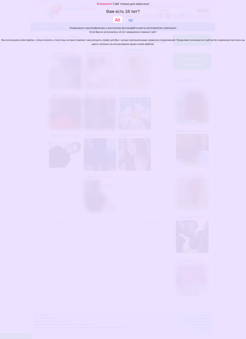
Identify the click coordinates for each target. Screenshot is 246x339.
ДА (117, 19)
